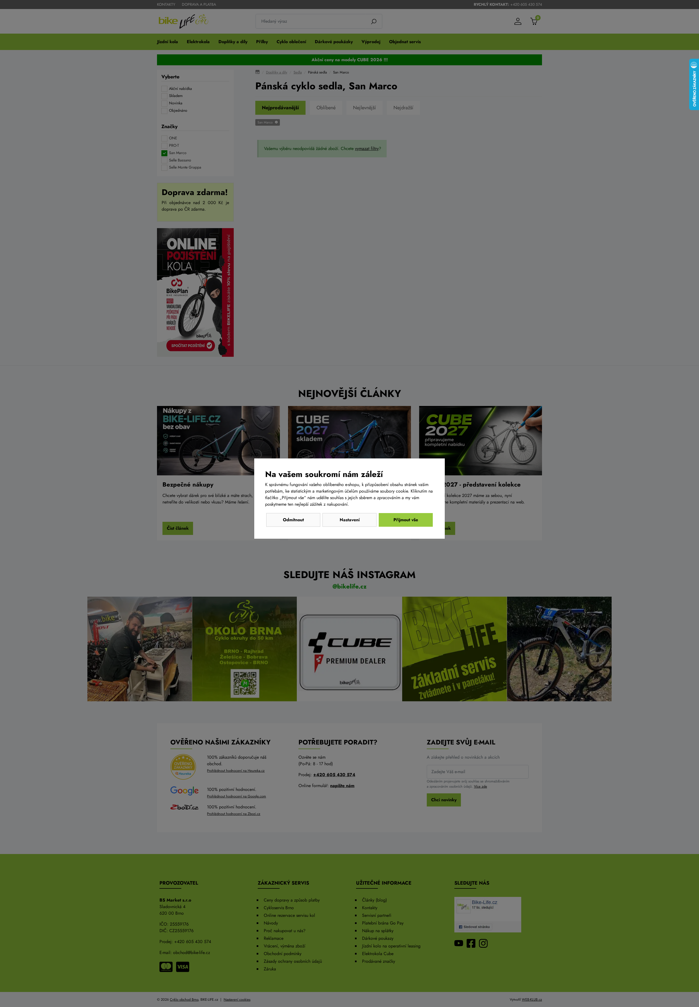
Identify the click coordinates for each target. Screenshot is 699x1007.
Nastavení (350, 520)
